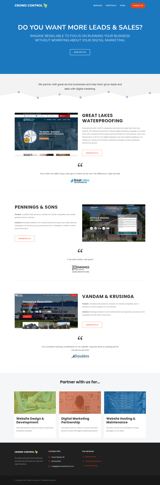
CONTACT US (138, 6)
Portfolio (111, 5)
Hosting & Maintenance (93, 461)
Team (122, 5)
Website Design (90, 457)
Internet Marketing (91, 466)
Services (97, 5)
